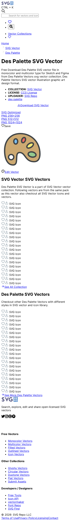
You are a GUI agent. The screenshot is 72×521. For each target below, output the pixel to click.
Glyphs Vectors (17, 468)
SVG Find (14, 508)
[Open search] (11, 26)
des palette (15, 99)
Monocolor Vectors (20, 441)
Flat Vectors (15, 478)
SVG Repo (30, 96)
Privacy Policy (27, 518)
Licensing (42, 518)
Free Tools (14, 495)
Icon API (13, 498)
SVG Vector (34, 89)
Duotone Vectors (18, 474)
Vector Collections (19, 33)
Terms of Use (9, 518)
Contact (53, 518)
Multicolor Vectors (19, 444)
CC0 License (29, 92)
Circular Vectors (18, 471)
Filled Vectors (16, 447)
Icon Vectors (16, 454)
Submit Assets (17, 481)
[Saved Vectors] (10, 22)
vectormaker (16, 502)
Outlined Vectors (18, 451)
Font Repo (14, 505)
